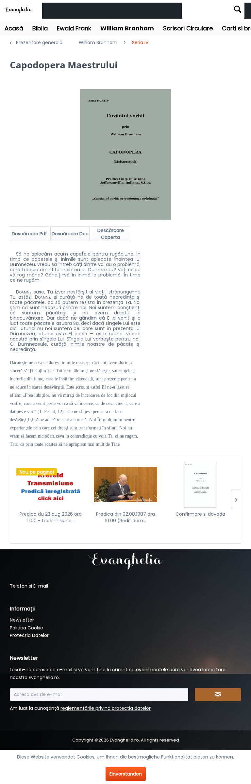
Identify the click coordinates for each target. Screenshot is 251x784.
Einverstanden (125, 774)
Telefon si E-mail (29, 586)
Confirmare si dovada (200, 514)
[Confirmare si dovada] (200, 485)
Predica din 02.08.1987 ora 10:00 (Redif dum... (125, 517)
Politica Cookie (26, 628)
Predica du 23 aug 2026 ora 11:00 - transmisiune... (51, 517)
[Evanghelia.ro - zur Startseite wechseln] (19, 9)
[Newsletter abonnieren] (218, 694)
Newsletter (22, 620)
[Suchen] (237, 9)
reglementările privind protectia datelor (105, 708)
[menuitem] (213, 11)
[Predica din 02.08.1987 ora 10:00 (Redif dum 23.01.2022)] (126, 485)
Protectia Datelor (29, 635)
